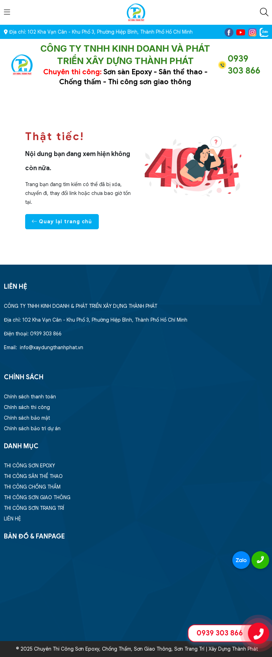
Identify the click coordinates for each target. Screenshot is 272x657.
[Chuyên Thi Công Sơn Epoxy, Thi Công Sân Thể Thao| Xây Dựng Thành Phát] (136, 12)
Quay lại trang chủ (64, 221)
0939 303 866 (220, 633)
